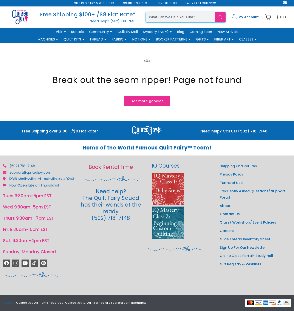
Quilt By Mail (128, 31)
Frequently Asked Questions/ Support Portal (252, 194)
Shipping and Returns (238, 166)
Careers (227, 230)
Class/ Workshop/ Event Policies (248, 222)
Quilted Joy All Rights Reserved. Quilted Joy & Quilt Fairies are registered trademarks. (81, 303)
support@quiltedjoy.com (30, 172)
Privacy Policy (231, 174)
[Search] (220, 17)
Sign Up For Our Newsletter (243, 247)
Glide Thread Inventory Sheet (245, 239)
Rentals (77, 31)
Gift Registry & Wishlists (240, 264)
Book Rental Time (111, 167)
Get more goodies (147, 101)
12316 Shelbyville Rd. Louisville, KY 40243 (41, 178)
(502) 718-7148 (22, 165)
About (225, 205)
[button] (245, 17)
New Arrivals (227, 31)
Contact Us (230, 213)
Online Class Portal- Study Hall (246, 255)
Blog (180, 31)
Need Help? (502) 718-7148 (113, 21)
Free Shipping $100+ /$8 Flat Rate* (88, 14)
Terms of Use (231, 182)
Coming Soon (201, 31)
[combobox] (180, 17)
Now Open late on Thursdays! (34, 185)
